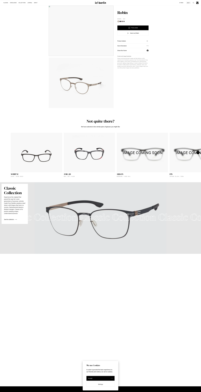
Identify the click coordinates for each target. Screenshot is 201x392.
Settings (100, 384)
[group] (36, 155)
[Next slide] (198, 152)
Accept (90, 378)
